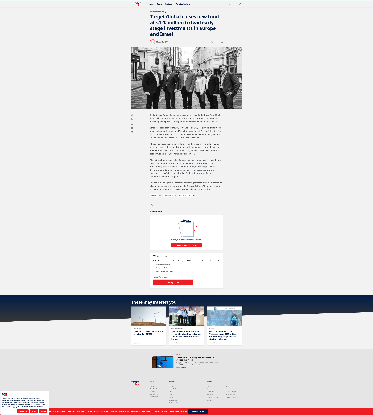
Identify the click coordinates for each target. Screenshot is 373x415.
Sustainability (173, 400)
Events (228, 386)
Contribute (210, 392)
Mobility (171, 397)
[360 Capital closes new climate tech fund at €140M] (148, 316)
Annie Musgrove (176, 343)
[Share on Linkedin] (132, 132)
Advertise (210, 394)
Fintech (171, 386)
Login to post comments (186, 245)
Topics (159, 4)
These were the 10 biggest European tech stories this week (196, 358)
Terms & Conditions (232, 397)
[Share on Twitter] (132, 128)
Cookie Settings (231, 392)
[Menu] (132, 5)
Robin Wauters (181, 368)
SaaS (170, 392)
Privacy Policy (230, 394)
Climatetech (137, 329)
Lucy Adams (137, 343)
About (209, 386)
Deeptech (172, 394)
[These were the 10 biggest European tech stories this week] (162, 362)
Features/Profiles (157, 12)
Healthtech (172, 389)
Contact (209, 400)
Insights (169, 4)
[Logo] (139, 4)
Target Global (168, 195)
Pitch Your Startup (213, 397)
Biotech (211, 329)
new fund (154, 195)
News (151, 4)
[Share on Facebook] (132, 124)
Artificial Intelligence (175, 403)
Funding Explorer (183, 4)
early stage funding (185, 195)
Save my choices (173, 283)
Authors (209, 389)
